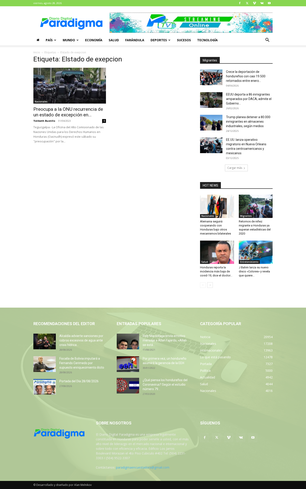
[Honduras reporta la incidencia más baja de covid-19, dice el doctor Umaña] (217, 252)
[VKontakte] (262, 3)
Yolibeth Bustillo (44, 120)
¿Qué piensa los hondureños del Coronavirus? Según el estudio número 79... (165, 384)
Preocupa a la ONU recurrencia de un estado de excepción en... (68, 111)
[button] (267, 40)
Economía (93, 40)
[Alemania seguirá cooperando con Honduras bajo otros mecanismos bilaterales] (217, 206)
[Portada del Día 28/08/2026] (44, 387)
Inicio (36, 52)
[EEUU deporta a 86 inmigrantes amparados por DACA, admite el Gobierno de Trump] (211, 100)
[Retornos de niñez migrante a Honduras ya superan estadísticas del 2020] (256, 206)
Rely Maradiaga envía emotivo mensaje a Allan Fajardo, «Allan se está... (165, 340)
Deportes (159, 40)
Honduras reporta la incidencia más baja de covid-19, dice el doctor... (216, 271)
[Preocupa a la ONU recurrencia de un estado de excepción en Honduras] (69, 86)
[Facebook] (239, 3)
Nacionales (41, 101)
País (49, 40)
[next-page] (210, 285)
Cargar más (234, 168)
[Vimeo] (254, 3)
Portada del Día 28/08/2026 (79, 381)
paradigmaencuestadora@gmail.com (142, 467)
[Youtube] (269, 3)
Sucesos (184, 40)
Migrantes (246, 215)
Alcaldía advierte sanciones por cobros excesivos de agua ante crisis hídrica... (81, 340)
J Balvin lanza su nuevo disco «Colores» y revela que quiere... (254, 271)
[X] (247, 3)
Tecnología (207, 40)
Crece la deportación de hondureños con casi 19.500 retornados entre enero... (245, 76)
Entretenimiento (249, 261)
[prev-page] (203, 285)
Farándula (134, 40)
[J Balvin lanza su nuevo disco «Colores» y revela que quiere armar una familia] (256, 252)
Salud (114, 40)
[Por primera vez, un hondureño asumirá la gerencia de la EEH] (128, 364)
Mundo (69, 40)
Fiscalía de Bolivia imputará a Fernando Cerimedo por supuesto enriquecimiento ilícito (81, 363)
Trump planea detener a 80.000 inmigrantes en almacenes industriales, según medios (248, 121)
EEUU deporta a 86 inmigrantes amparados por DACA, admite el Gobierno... (249, 99)
